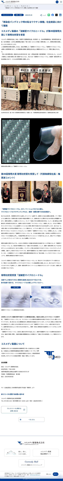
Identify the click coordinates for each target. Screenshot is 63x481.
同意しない (48, 474)
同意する (56, 474)
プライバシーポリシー (35, 474)
